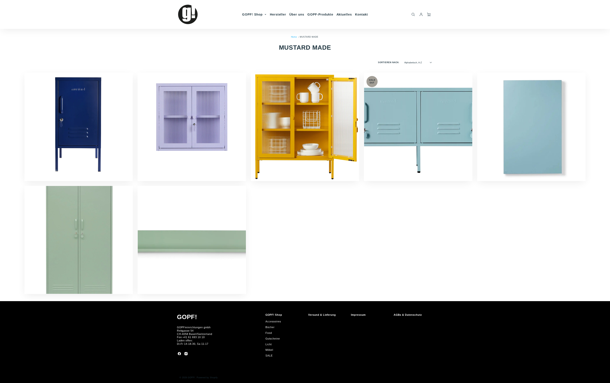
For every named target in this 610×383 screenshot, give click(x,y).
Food (268, 333)
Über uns (296, 14)
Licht (268, 344)
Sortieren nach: (388, 62)
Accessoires (273, 321)
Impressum (358, 315)
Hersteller (278, 14)
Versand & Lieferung (322, 315)
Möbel (269, 350)
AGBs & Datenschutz (408, 315)
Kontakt (361, 14)
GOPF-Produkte (320, 14)
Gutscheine (272, 338)
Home (294, 37)
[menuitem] (254, 14)
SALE (269, 355)
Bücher (269, 327)
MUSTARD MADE (309, 37)
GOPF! (187, 317)
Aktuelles (344, 14)
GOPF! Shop (252, 14)
